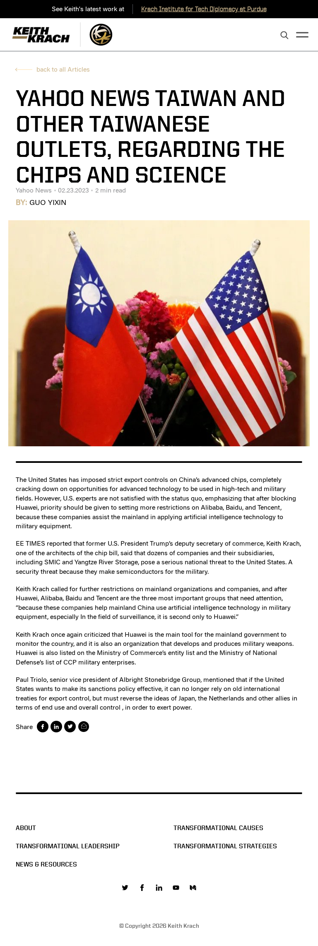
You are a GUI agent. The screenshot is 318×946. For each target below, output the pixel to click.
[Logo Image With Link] (101, 34)
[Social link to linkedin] (159, 887)
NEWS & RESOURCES (46, 864)
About (26, 827)
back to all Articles (63, 69)
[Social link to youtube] (176, 887)
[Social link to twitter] (125, 887)
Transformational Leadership (68, 846)
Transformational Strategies (225, 846)
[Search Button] (284, 35)
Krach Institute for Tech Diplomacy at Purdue (204, 8)
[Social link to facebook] (142, 887)
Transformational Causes (218, 827)
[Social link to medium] (193, 887)
